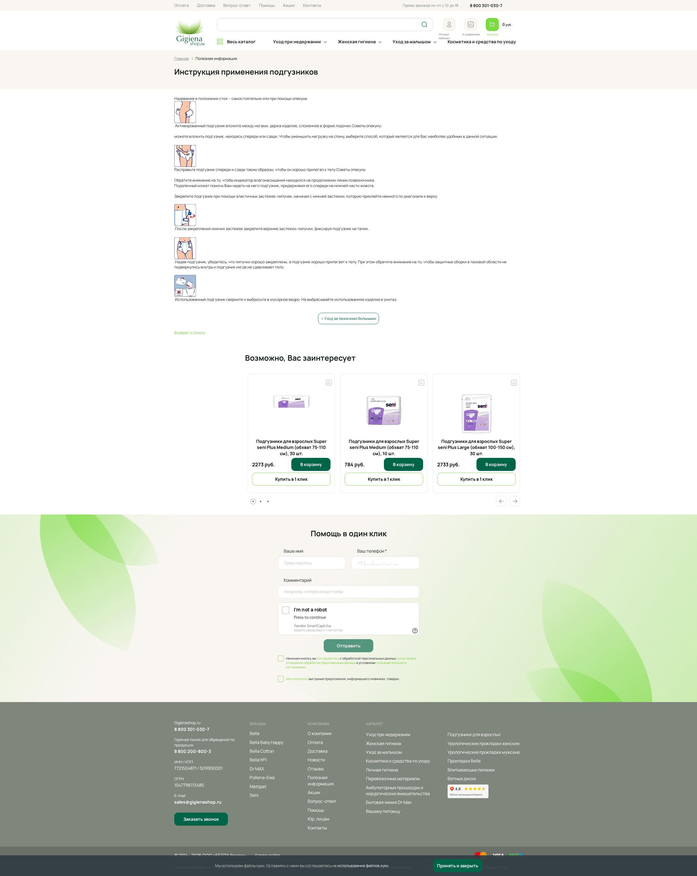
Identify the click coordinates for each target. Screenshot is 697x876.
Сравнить (329, 381)
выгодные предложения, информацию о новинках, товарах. (343, 679)
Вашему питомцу (383, 811)
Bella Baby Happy (266, 742)
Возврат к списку (189, 332)
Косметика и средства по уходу (482, 41)
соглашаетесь (328, 658)
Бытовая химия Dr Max (388, 802)
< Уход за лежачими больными (348, 318)
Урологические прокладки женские (483, 743)
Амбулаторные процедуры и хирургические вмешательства (398, 791)
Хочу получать (297, 678)
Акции (289, 5)
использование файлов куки (362, 865)
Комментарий (297, 580)
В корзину (311, 464)
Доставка (206, 5)
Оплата (181, 5)
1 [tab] (253, 501)
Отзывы (316, 769)
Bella (254, 733)
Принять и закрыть (457, 866)
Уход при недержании (297, 41)
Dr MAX (257, 769)
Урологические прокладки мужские (484, 752)
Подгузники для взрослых (474, 734)
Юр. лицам (318, 819)
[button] (449, 24)
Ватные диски (462, 779)
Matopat (258, 786)
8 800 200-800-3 (192, 751)
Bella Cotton (262, 751)
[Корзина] (492, 24)
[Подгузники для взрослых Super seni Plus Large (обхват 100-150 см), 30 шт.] (476, 414)
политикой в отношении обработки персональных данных (351, 660)
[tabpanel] (291, 433)
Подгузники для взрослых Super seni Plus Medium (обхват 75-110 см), (291, 447)
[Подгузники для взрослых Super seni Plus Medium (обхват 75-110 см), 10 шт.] (384, 414)
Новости (316, 760)
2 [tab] (260, 501)
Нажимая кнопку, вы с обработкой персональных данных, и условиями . (351, 662)
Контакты (312, 5)
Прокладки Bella (464, 761)
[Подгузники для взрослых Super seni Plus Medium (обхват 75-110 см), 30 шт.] (291, 414)
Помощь (267, 5)
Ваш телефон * (372, 551)
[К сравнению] (470, 24)
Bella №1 (258, 760)
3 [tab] (268, 501)
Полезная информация (321, 780)
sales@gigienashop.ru (197, 802)
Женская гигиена (357, 41)
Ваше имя (293, 551)
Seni (254, 795)
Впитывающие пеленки (471, 770)
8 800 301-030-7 (486, 5)
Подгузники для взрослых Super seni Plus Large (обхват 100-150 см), (476, 447)
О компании (320, 733)
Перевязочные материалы (393, 779)
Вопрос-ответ (237, 5)
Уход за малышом (412, 41)
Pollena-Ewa (262, 777)
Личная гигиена (382, 770)
